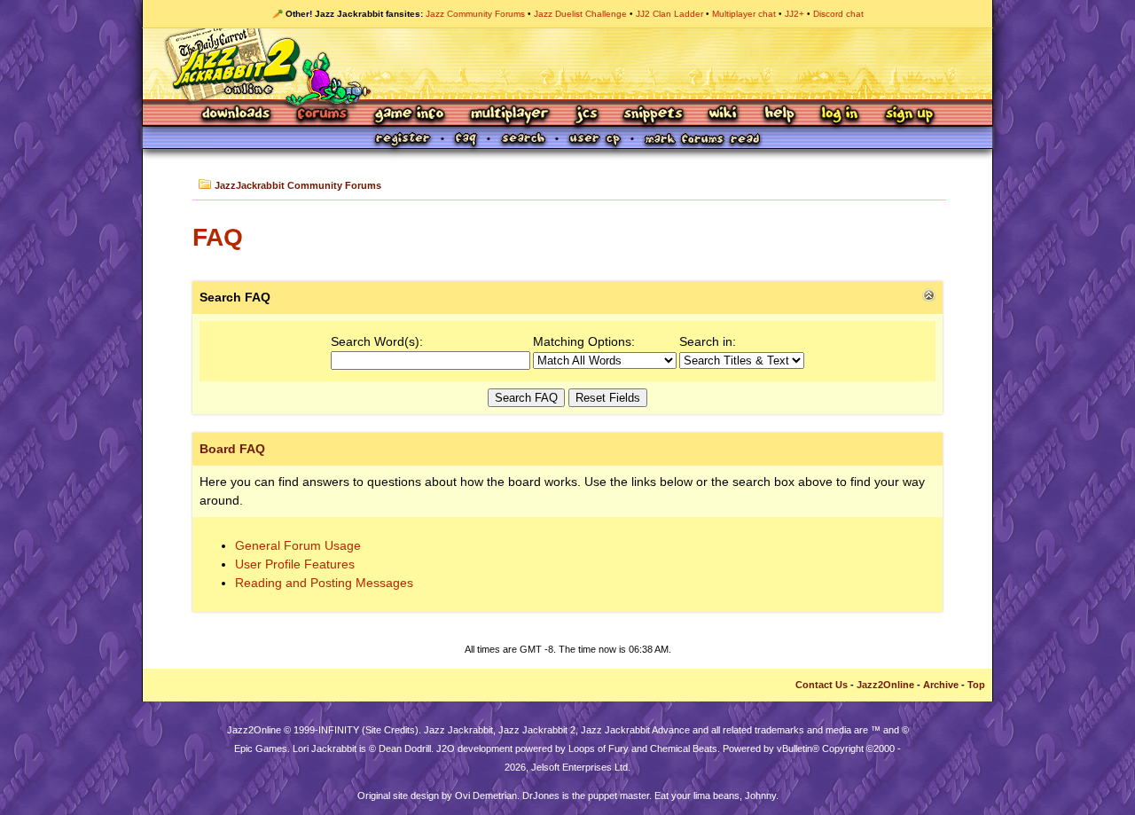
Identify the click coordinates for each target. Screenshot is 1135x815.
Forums (322, 115)
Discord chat (838, 14)
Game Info (408, 115)
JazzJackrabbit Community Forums (298, 185)
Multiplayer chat (744, 14)
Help (779, 115)
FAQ (217, 237)
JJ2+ (794, 14)
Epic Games (260, 748)
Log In (839, 115)
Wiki (724, 115)
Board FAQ (232, 449)
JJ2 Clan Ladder (669, 14)
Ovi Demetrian (486, 795)
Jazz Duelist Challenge (580, 14)
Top (976, 684)
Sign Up (909, 115)
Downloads (237, 115)
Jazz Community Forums (475, 14)
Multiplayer (509, 115)
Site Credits (390, 730)
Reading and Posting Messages (324, 583)
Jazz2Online (885, 684)
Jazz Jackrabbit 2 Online (567, 63)
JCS (586, 115)
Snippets (653, 115)
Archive (941, 684)
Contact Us (821, 684)
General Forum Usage (298, 545)
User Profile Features (295, 564)
